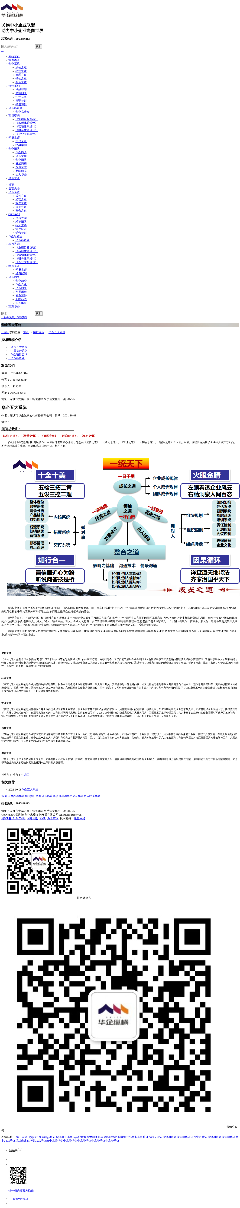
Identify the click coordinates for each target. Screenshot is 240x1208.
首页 (11, 184)
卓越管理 (21, 89)
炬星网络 (79, 818)
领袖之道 (21, 78)
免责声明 (53, 818)
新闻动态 (21, 170)
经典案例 (21, 145)
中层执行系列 (17, 350)
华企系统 (14, 63)
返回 (5, 332)
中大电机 (41, 1137)
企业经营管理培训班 (206, 1137)
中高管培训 (56, 1140)
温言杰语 (14, 60)
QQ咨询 (21, 317)
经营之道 (21, 71)
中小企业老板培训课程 (140, 1137)
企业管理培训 (227, 1137)
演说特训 (21, 100)
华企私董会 (15, 108)
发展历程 (21, 163)
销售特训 (21, 104)
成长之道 (21, 67)
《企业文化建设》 (26, 133)
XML (43, 818)
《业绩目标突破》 (26, 119)
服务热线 (8, 317)
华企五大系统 (56, 332)
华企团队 (14, 148)
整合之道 (21, 82)
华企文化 (21, 156)
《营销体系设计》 (26, 126)
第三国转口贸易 (26, 1137)
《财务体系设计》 (26, 130)
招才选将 (21, 96)
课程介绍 (38, 332)
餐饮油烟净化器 (93, 1137)
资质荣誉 (21, 167)
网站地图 (32, 818)
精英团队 (21, 93)
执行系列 (14, 85)
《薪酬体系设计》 (26, 122)
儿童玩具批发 (75, 1137)
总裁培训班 (42, 1140)
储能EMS (109, 1137)
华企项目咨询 (17, 354)
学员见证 (14, 137)
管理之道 (21, 74)
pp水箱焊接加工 (57, 1137)
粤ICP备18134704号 (13, 818)
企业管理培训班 (164, 1137)
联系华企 (14, 178)
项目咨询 (14, 115)
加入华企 (21, 174)
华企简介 (21, 152)
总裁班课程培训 (25, 1140)
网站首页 (14, 56)
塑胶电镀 (120, 1137)
